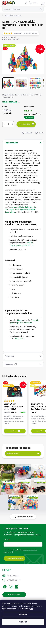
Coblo (25, 245)
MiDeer (12, 212)
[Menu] (43, 3)
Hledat (40, 9)
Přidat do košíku (24, 124)
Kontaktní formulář (14, 594)
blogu (19, 320)
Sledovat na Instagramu (25, 517)
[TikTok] (16, 586)
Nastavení (23, 614)
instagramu (19, 339)
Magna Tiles (13, 209)
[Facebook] (4, 586)
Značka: (10, 39)
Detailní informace (9, 102)
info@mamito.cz (13, 575)
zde (31, 609)
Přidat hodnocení (12, 453)
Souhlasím (23, 622)
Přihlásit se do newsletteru (14, 558)
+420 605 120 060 (13, 580)
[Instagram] (10, 586)
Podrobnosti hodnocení (30, 33)
